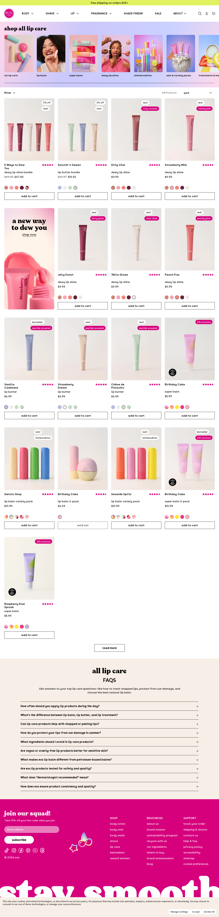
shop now (29, 234)
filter (7, 93)
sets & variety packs (178, 75)
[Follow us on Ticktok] (6, 850)
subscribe (19, 840)
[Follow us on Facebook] (20, 850)
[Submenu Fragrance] (111, 13)
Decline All (209, 911)
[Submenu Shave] (58, 13)
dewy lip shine (110, 75)
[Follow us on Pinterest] (28, 850)
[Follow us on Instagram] (13, 850)
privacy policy (80, 901)
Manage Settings (179, 911)
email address (15, 829)
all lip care (11, 75)
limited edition (143, 75)
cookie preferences (195, 864)
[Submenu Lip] (78, 13)
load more (109, 648)
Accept (196, 911)
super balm (76, 75)
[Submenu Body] (33, 13)
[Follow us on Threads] (42, 850)
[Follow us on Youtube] (35, 850)
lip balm (42, 75)
